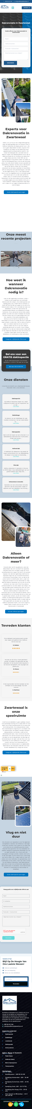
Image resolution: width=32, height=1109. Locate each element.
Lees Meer (16, 406)
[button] (13, 8)
